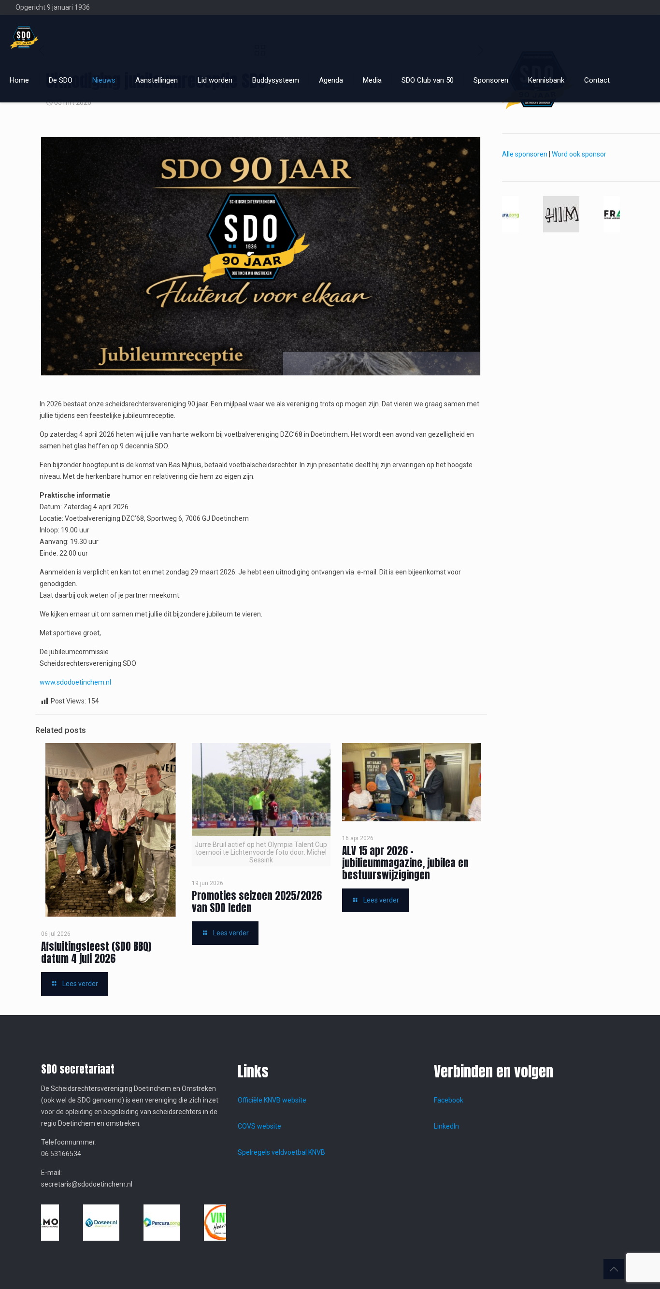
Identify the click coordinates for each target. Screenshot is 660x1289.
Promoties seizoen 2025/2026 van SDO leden (257, 902)
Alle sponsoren (524, 154)
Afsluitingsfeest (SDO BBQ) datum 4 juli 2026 (96, 952)
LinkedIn (446, 1126)
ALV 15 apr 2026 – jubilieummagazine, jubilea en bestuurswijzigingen (405, 863)
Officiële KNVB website (272, 1100)
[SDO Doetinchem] (24, 36)
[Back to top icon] (613, 1269)
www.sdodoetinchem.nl (75, 682)
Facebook (448, 1100)
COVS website (259, 1126)
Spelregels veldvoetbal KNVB (281, 1152)
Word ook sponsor (579, 154)
